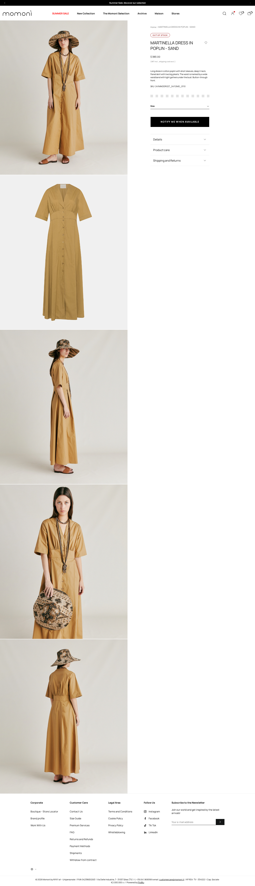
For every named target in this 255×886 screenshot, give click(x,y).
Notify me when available (180, 121)
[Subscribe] (220, 822)
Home (153, 27)
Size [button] (152, 106)
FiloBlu (141, 882)
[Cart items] (249, 13)
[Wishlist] (241, 13)
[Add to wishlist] (205, 42)
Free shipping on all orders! (127, 2)
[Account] (232, 13)
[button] (127, 2)
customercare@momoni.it (171, 879)
